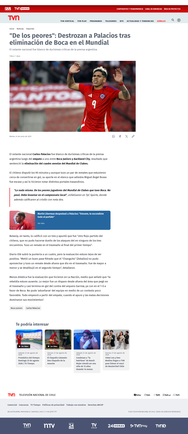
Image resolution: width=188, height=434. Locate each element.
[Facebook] (120, 136)
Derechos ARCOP (95, 404)
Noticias (20, 28)
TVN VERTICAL (67, 20)
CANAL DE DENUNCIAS (153, 8)
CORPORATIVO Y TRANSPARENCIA (130, 8)
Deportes (30, 28)
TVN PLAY (82, 20)
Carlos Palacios (33, 308)
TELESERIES (111, 20)
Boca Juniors (16, 308)
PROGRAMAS (96, 20)
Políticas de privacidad (53, 404)
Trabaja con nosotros (76, 404)
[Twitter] (126, 136)
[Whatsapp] (113, 136)
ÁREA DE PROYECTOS (172, 8)
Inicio (11, 28)
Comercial (12, 404)
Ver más (41, 223)
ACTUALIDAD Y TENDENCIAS (140, 20)
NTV (122, 20)
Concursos (24, 404)
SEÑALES (161, 20)
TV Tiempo (35, 404)
